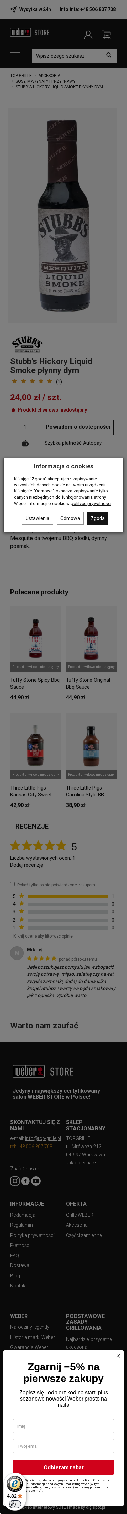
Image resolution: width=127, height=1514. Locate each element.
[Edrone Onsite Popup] (63, 757)
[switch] (15, 1504)
